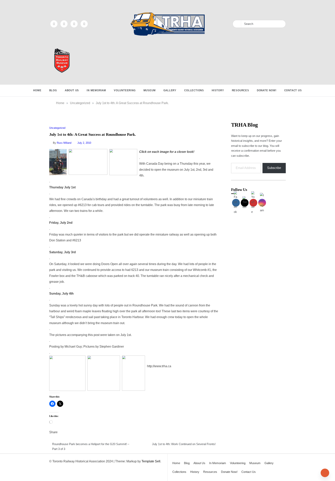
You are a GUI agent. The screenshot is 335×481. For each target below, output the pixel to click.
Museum (149, 90)
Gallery (170, 90)
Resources (240, 90)
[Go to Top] (325, 473)
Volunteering (125, 90)
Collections (194, 90)
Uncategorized (57, 127)
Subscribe (274, 168)
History (218, 90)
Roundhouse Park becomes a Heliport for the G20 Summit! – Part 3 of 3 (90, 446)
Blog (53, 90)
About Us (72, 90)
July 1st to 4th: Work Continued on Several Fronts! (183, 444)
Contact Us (293, 90)
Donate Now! (266, 90)
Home (37, 90)
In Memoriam (96, 90)
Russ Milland (64, 142)
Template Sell (151, 461)
